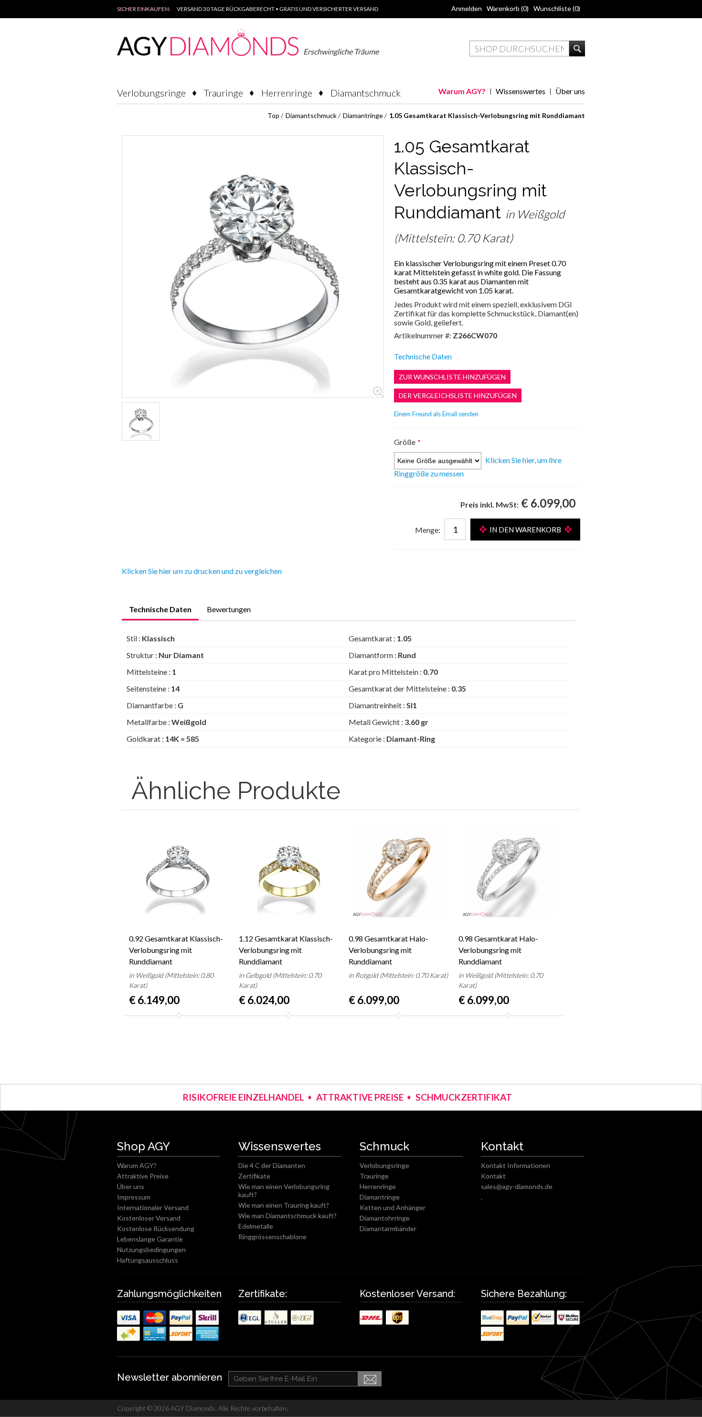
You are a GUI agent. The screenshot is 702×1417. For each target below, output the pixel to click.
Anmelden (466, 8)
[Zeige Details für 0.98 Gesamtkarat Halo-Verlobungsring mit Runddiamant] (399, 869)
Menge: (427, 529)
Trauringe (223, 92)
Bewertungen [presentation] (229, 609)
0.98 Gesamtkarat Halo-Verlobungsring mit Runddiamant (388, 950)
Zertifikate (254, 1176)
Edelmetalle (255, 1226)
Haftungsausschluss (147, 1260)
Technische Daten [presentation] (160, 609)
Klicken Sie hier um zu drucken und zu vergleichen (202, 570)
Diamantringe (380, 1197)
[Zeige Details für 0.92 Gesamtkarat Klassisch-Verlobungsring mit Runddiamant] (179, 869)
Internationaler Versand (153, 1207)
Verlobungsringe (151, 92)
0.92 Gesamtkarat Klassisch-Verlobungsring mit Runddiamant (176, 950)
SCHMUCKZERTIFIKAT (463, 1097)
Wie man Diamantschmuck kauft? (287, 1215)
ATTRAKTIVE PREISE (360, 1097)
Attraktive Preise (143, 1176)
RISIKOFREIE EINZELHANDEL (243, 1097)
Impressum (133, 1197)
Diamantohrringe (385, 1218)
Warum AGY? (462, 91)
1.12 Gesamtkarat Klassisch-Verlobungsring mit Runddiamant (286, 950)
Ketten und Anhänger (392, 1207)
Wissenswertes (520, 91)
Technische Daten (423, 356)
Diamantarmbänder (388, 1228)
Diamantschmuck (365, 92)
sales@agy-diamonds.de (517, 1186)
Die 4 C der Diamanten (271, 1165)
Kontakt (493, 1176)
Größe (405, 441)
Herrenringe (286, 92)
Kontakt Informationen (515, 1165)
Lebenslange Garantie (150, 1239)
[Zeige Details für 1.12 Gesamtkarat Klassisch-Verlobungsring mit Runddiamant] (289, 869)
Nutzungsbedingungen (151, 1249)
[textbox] (519, 48)
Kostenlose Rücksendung (155, 1228)
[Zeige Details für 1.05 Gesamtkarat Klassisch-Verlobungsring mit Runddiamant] (141, 421)
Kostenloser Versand (149, 1218)
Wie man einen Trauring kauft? (283, 1205)
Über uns (570, 91)
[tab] (160, 612)
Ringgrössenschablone (272, 1237)
